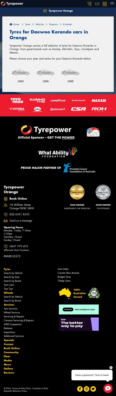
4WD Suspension (13, 324)
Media (8, 360)
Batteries (8, 328)
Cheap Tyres (64, 280)
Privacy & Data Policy (21, 388)
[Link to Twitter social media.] (93, 389)
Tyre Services (10, 308)
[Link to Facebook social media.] (80, 389)
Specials (9, 340)
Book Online (12, 348)
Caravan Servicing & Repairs (19, 320)
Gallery (8, 368)
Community (11, 352)
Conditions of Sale (40, 388)
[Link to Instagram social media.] (86, 389)
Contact (8, 344)
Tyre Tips (8, 288)
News (7, 364)
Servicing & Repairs (14, 316)
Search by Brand (12, 280)
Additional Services (14, 336)
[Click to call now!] (90, 4)
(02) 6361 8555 (19, 214)
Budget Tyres (64, 276)
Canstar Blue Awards (68, 273)
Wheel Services (12, 312)
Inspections (9, 332)
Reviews (9, 372)
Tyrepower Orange (60, 10)
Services (9, 304)
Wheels (8, 292)
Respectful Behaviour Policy (15, 391)
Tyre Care (9, 284)
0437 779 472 (16, 248)
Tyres (7, 269)
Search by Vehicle (13, 273)
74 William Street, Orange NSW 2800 (22, 206)
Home (15, 24)
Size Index (63, 269)
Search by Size (11, 277)
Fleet (7, 356)
